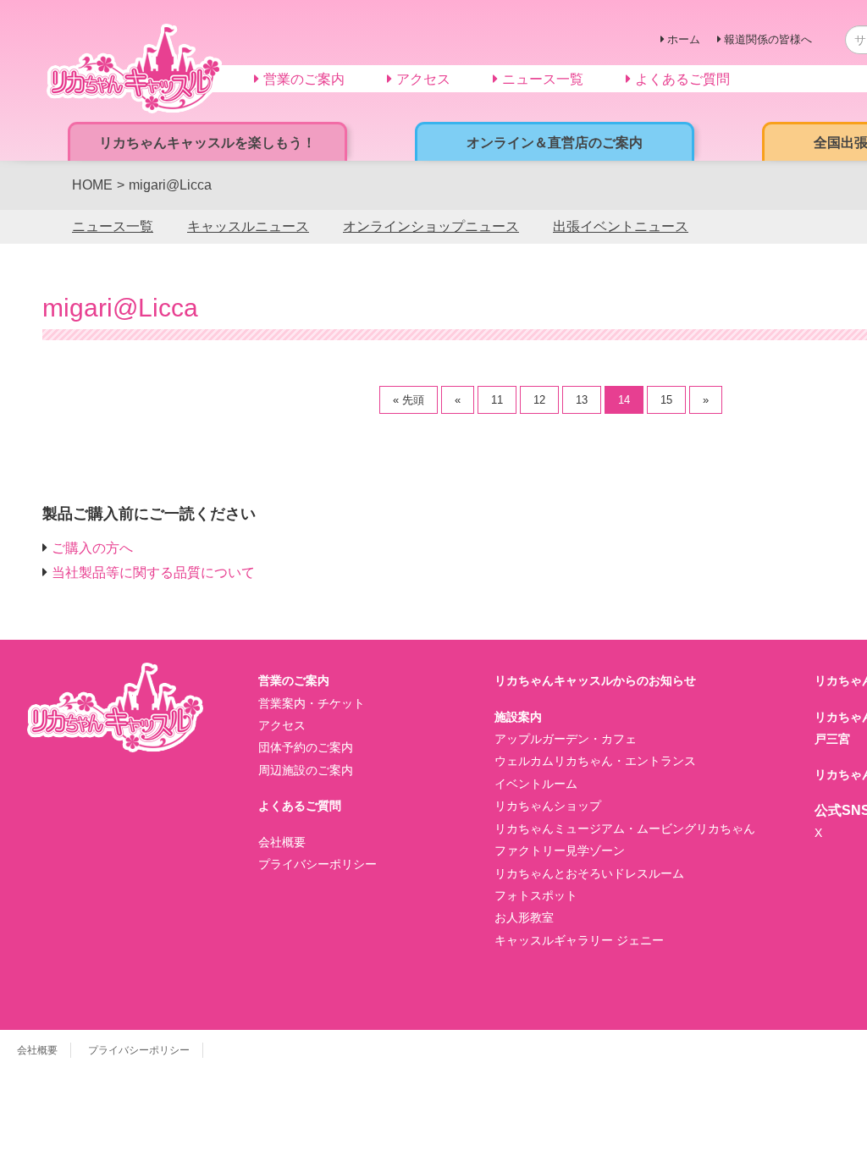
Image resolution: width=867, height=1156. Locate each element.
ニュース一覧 (112, 226)
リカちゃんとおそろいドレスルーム (589, 873)
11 (497, 400)
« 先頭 (408, 400)
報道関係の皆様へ (768, 39)
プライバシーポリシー (317, 864)
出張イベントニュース (620, 226)
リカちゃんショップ (547, 805)
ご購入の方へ (92, 548)
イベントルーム (535, 783)
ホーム (683, 39)
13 (582, 400)
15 (666, 400)
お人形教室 (524, 917)
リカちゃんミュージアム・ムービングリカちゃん (624, 828)
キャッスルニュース (248, 226)
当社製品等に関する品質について (153, 572)
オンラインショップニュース (431, 226)
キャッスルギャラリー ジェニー (579, 940)
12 (539, 400)
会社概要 (282, 842)
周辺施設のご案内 (305, 770)
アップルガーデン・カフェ (565, 739)
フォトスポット (535, 895)
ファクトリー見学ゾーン (559, 850)
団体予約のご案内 (305, 747)
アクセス (282, 725)
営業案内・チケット (311, 703)
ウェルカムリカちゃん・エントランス (595, 761)
